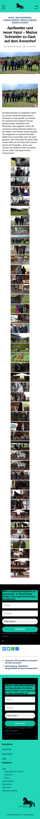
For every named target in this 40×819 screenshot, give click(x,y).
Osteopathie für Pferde (13, 771)
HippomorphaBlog (9, 791)
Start (4, 769)
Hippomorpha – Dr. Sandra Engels (22, 814)
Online (7, 778)
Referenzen (7, 784)
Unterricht (8, 775)
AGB (4, 759)
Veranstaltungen (20, 22)
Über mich (6, 787)
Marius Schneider (28, 20)
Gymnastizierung (11, 20)
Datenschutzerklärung (18, 636)
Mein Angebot (8, 781)
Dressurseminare (23, 17)
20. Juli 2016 (31, 46)
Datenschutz (7, 754)
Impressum (6, 749)
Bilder (11, 17)
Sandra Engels (15, 46)
